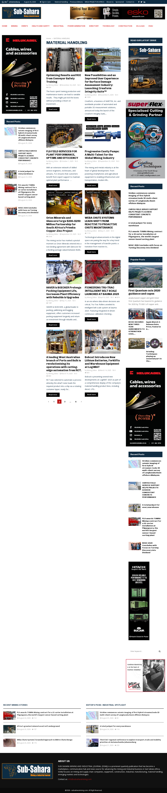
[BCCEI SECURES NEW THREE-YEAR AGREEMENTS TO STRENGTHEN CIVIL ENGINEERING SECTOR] (137, 313)
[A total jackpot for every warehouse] (11, 174)
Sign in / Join (46, 2)
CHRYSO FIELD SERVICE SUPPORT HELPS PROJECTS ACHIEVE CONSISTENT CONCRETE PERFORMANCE (28, 155)
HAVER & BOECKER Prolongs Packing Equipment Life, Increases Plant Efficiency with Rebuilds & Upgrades (63, 292)
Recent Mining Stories (15, 705)
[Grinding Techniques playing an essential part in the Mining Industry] (154, 343)
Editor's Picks (91, 126)
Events (25, 26)
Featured (51, 50)
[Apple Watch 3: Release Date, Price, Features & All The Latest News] (154, 313)
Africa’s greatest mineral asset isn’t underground (38, 726)
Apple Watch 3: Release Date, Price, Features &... (153, 325)
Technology (108, 26)
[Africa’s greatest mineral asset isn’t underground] (9, 729)
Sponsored (120, 2)
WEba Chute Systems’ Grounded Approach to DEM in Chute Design (44, 739)
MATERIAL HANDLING (63, 50)
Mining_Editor (53, 85)
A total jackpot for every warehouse (26, 172)
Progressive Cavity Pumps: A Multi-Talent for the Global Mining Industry (102, 154)
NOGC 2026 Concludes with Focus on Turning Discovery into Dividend (28, 210)
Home (4, 26)
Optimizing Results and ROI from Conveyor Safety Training (63, 78)
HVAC (150, 26)
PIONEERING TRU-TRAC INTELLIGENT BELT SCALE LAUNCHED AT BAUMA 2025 (102, 291)
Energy (100, 126)
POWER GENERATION (76, 26)
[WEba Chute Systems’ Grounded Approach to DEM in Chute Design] (9, 743)
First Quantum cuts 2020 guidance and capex (144, 292)
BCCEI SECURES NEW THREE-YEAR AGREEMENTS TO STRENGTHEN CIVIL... (137, 328)
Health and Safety (40, 26)
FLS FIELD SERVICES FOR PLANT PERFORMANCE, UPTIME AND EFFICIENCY (62, 154)
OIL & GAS (140, 26)
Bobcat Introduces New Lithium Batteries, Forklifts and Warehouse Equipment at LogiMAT (102, 362)
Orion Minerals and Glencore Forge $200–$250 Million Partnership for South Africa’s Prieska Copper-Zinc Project (63, 224)
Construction (125, 26)
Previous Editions (76, 2)
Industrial (58, 26)
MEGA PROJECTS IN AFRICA (94, 2)
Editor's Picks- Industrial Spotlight (106, 705)
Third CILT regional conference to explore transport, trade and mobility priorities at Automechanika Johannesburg (130, 741)
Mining (14, 26)
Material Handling (61, 2)
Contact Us (130, 2)
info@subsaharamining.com (80, 779)
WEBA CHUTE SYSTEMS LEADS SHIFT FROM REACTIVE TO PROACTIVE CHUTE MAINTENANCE (101, 222)
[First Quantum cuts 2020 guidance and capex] (145, 276)
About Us (109, 2)
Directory (94, 26)
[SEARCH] (159, 651)
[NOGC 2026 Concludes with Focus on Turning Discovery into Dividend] (11, 211)
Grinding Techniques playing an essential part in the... (154, 356)
